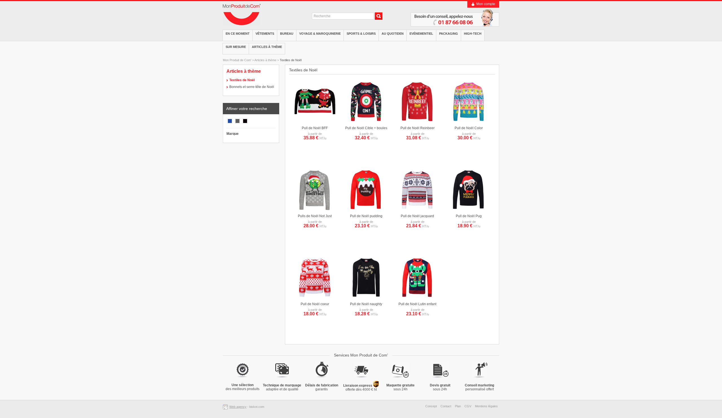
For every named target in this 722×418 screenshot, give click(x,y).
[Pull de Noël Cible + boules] (366, 122)
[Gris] (237, 123)
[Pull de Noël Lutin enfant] (417, 298)
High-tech (472, 33)
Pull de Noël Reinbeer (417, 128)
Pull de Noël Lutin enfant (417, 304)
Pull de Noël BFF (315, 128)
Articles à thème (267, 47)
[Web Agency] (226, 406)
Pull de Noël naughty (366, 304)
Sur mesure (236, 47)
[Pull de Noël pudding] (366, 210)
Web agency (237, 406)
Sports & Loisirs (361, 33)
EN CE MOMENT (238, 33)
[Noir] (245, 123)
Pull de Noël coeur (315, 304)
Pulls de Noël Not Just (315, 216)
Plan (458, 406)
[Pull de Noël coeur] (315, 298)
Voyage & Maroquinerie (320, 33)
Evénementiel (421, 33)
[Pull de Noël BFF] (315, 122)
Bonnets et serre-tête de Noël (251, 87)
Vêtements (265, 33)
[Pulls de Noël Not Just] (315, 210)
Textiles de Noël (290, 60)
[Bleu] (229, 123)
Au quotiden (393, 33)
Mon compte (485, 4)
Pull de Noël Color (469, 128)
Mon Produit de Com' (237, 60)
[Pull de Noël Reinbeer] (417, 122)
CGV (468, 406)
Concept (431, 406)
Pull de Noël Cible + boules (366, 128)
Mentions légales (486, 406)
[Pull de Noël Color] (469, 122)
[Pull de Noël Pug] (469, 210)
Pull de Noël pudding (366, 216)
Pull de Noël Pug (469, 216)
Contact (446, 406)
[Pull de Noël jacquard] (417, 210)
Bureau (286, 33)
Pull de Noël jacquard (417, 216)
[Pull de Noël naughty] (366, 298)
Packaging (448, 33)
